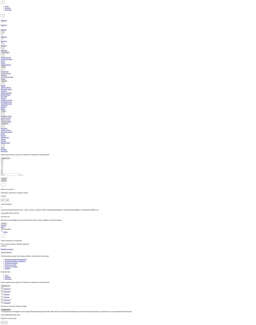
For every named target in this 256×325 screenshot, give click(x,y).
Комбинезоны (5, 95)
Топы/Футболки (6, 104)
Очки (2, 61)
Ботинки (4, 75)
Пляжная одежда (6, 100)
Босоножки (4, 71)
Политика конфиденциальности (16, 259)
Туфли (3, 79)
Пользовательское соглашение (15, 261)
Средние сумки (6, 121)
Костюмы (4, 96)
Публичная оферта (11, 263)
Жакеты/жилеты (6, 93)
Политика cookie (10, 265)
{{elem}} (4, 180)
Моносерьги (5, 137)
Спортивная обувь (7, 77)
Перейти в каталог (7, 249)
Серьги (3, 139)
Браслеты (4, 128)
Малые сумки (5, 120)
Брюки (3, 86)
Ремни (3, 63)
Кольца (3, 135)
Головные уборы (6, 59)
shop (2, 227)
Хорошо (4, 223)
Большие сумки (6, 116)
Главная (3, 225)
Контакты (8, 10)
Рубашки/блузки (6, 102)
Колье (3, 134)
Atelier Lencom (6, 57)
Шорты (3, 107)
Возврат (7, 268)
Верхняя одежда (6, 89)
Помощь (7, 8)
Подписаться (6, 158)
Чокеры (3, 141)
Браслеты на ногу (7, 132)
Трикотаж (4, 105)
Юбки (3, 109)
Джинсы (4, 91)
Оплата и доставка (11, 266)
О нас (7, 6)
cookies (14, 220)
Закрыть (4, 178)
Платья (3, 98)
